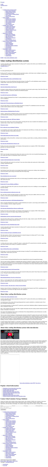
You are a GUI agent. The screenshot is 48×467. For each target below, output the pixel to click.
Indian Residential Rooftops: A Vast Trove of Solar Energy (10, 277)
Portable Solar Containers (11, 18)
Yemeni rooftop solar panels (8, 390)
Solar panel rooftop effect (8, 393)
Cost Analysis (8, 15)
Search (14, 459)
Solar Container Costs (10, 24)
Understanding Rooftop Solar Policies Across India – (9, 135)
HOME (2, 57)
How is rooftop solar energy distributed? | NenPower (9, 127)
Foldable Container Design (11, 29)
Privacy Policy (3, 461)
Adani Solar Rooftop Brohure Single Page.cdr (8, 86)
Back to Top (15, 461)
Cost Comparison (9, 31)
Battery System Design (10, 53)
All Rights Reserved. (10, 462)
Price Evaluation (9, 32)
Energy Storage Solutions (11, 10)
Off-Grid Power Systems (10, 35)
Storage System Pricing (10, 16)
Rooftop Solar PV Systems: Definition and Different (9, 184)
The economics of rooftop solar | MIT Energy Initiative (10, 119)
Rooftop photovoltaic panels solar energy (11, 391)
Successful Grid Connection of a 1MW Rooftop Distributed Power (11, 200)
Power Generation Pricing (11, 40)
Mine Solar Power (9, 36)
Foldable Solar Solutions (10, 26)
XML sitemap (9, 461)
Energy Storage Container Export (9, 41)
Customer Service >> (4, 66)
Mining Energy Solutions (10, 37)
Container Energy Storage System (9, 9)
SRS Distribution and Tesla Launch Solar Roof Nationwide (10, 216)
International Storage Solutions (12, 45)
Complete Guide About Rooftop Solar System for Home (10, 159)
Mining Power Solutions (10, 34)
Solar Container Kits (10, 28)
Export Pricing (8, 47)
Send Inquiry (5, 464)
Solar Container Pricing (10, 22)
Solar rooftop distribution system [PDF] (27, 383)
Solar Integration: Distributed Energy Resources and (9, 143)
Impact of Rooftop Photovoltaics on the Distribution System (10, 78)
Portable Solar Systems (10, 27)
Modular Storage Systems (11, 12)
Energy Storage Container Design (12, 14)
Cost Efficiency (9, 23)
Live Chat (5, 465)
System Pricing (8, 55)
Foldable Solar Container (8, 25)
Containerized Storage (10, 13)
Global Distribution (9, 43)
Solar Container (6, 17)
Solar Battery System (7, 48)
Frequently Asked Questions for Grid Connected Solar (9, 269)
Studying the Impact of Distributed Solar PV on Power (9, 111)
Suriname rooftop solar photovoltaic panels (11, 392)
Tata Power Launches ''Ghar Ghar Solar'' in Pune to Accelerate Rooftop (13, 285)
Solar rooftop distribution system (10, 57)
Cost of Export (8, 46)
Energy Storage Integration (11, 52)
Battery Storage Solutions (11, 50)
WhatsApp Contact (4, 76)
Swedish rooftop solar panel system (10, 389)
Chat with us (38, 383)
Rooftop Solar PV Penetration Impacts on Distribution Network (11, 103)
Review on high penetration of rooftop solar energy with (10, 192)
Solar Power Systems (10, 51)
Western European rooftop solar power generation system (14, 396)
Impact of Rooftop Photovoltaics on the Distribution (9, 248)
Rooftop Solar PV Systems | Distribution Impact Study (9, 224)
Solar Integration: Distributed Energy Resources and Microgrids (11, 208)
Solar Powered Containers (11, 19)
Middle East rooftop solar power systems (11, 395)
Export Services (9, 42)
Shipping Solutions (9, 44)
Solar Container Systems (10, 20)
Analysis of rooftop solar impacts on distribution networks (10, 232)
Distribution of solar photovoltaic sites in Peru (12, 388)
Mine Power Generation (7, 33)
